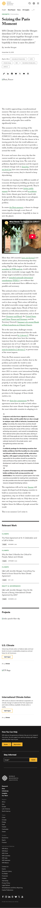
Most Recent (11, 10)
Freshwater (5, 829)
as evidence (32, 191)
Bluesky (16, 897)
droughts (25, 167)
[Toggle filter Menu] (33, 3)
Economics (5, 838)
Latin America (6, 809)
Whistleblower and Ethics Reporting (12, 888)
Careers (4, 878)
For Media (5, 873)
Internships (5, 881)
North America (6, 811)
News (19, 10)
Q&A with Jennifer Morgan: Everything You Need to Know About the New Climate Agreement (18, 573)
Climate (5, 534)
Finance (4, 842)
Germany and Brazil (14, 316)
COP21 (31, 59)
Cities (3, 817)
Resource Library (7, 871)
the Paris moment (16, 207)
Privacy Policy (6, 883)
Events (4, 869)
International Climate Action (18, 59)
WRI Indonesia (6, 860)
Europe (4, 806)
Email (7, 760)
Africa (3, 802)
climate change (7, 63)
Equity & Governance (11, 586)
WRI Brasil (5, 851)
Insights (4, 10)
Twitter (19, 897)
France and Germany (19, 319)
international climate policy (28, 63)
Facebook (3, 897)
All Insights (26, 10)
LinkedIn (9, 897)
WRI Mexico (5, 863)
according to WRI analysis (12, 269)
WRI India (4, 858)
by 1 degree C (23, 335)
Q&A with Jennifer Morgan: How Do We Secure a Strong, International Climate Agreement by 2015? (17, 592)
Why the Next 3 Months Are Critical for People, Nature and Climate (16, 555)
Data (3, 788)
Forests (4, 827)
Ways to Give (17, 744)
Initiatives (5, 791)
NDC (17, 63)
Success (30, 487)
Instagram (6, 897)
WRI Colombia (6, 856)
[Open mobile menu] (38, 3)
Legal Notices (6, 885)
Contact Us (5, 866)
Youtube (22, 897)
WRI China (5, 853)
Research (5, 786)
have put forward (28, 258)
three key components (18, 401)
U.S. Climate (8, 645)
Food (3, 824)
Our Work (5, 795)
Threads (13, 897)
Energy (4, 822)
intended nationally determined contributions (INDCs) (17, 279)
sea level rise (6, 169)
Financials (5, 876)
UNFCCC (6, 66)
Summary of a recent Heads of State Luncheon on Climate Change (20, 324)
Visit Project (7, 657)
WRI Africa (5, 848)
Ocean (4, 831)
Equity (4, 840)
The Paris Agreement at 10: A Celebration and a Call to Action (19, 539)
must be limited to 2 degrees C (13, 349)
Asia (3, 804)
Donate (6, 744)
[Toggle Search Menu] (29, 3)
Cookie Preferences (7, 890)
